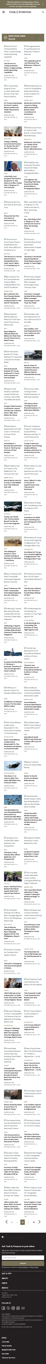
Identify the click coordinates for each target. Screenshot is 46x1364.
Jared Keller (9, 75)
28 (34, 1222)
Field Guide (7, 1346)
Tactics (6, 884)
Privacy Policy (28, 2)
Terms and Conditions (9, 1295)
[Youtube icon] (23, 1308)
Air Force (7, 61)
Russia (6, 1199)
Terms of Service (23, 1267)
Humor (6, 990)
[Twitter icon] (8, 1308)
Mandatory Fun (8, 1350)
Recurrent (9, 1324)
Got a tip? (7, 1273)
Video (4, 1283)
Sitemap (4, 1293)
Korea (26, 773)
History (5, 1354)
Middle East (28, 139)
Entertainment (29, 620)
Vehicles (6, 441)
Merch (5, 1288)
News (5, 100)
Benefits (27, 326)
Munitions (7, 139)
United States (28, 441)
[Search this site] (43, 12)
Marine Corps (28, 100)
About (5, 1278)
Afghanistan (28, 549)
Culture (27, 1199)
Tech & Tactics (8, 1358)
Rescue (26, 363)
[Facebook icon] (3, 1308)
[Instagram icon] (13, 1308)
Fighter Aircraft (9, 773)
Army (25, 254)
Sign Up (23, 1263)
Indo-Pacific (8, 924)
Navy (5, 328)
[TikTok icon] (18, 1308)
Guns (26, 58)
